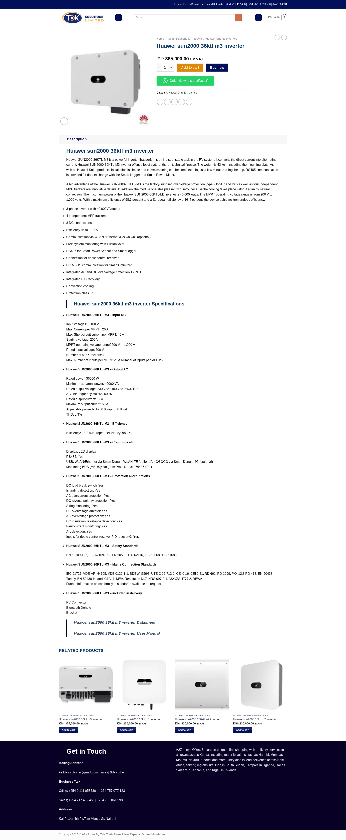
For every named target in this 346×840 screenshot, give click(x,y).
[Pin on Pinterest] (181, 102)
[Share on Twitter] (167, 102)
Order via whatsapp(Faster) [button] (189, 80)
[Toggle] (63, 139)
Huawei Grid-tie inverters (221, 38)
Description (77, 139)
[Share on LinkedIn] (189, 102)
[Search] (126, 17)
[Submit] (238, 17)
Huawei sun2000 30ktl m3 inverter (80, 719)
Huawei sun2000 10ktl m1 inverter (138, 719)
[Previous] (59, 699)
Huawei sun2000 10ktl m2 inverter (254, 719)
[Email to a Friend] (174, 102)
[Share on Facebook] (160, 102)
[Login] (258, 17)
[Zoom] (64, 121)
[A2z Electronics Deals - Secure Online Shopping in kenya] (84, 18)
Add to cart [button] (68, 730)
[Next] (287, 699)
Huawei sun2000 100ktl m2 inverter (197, 719)
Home (160, 38)
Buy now (217, 67)
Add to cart (190, 67)
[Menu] (118, 17)
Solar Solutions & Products (185, 38)
